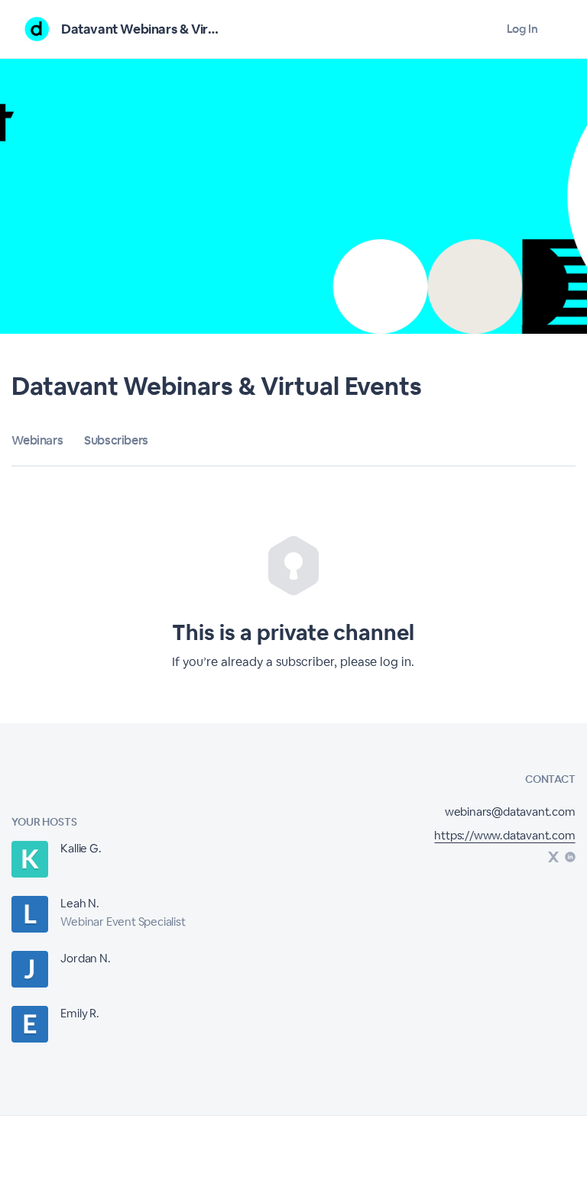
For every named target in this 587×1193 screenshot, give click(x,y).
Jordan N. (85, 958)
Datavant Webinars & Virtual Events (167, 29)
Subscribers (116, 440)
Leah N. (79, 903)
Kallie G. (80, 848)
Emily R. (79, 1013)
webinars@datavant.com (510, 811)
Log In (522, 28)
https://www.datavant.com (504, 835)
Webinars (37, 440)
